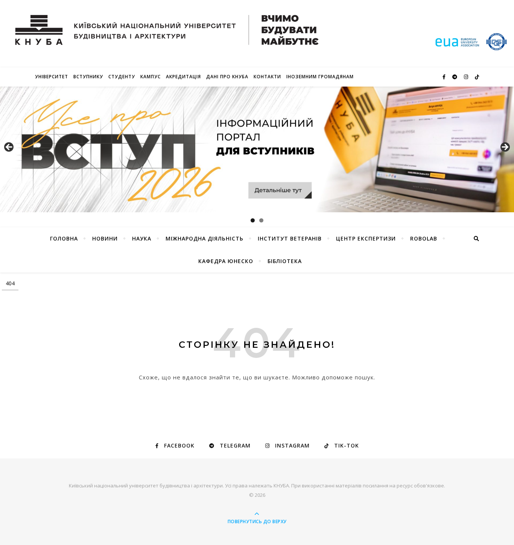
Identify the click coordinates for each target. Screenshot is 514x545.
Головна (64, 238)
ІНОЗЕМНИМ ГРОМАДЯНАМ (320, 76)
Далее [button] (504, 147)
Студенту (121, 76)
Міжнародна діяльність (204, 238)
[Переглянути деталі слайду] (257, 149)
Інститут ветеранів (290, 238)
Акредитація (183, 76)
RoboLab (423, 238)
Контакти (267, 76)
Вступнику (88, 76)
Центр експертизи (366, 238)
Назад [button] (9, 147)
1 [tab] (253, 220)
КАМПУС (150, 76)
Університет (51, 76)
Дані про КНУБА (227, 76)
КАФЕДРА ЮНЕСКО (225, 261)
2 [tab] (261, 220)
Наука (141, 238)
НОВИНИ (105, 238)
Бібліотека (285, 261)
